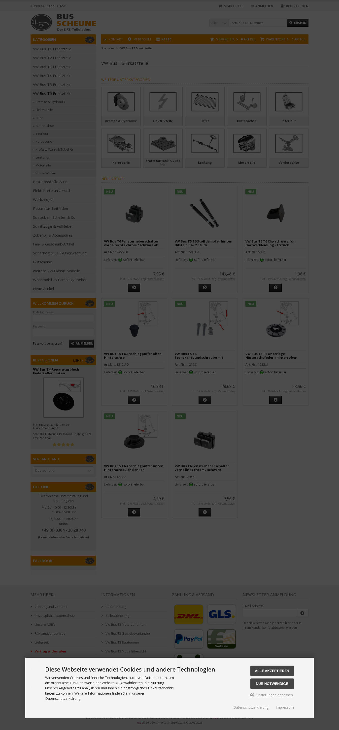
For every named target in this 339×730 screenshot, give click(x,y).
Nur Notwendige (272, 684)
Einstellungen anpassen (273, 695)
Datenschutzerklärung (251, 707)
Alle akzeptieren (272, 671)
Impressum (285, 707)
